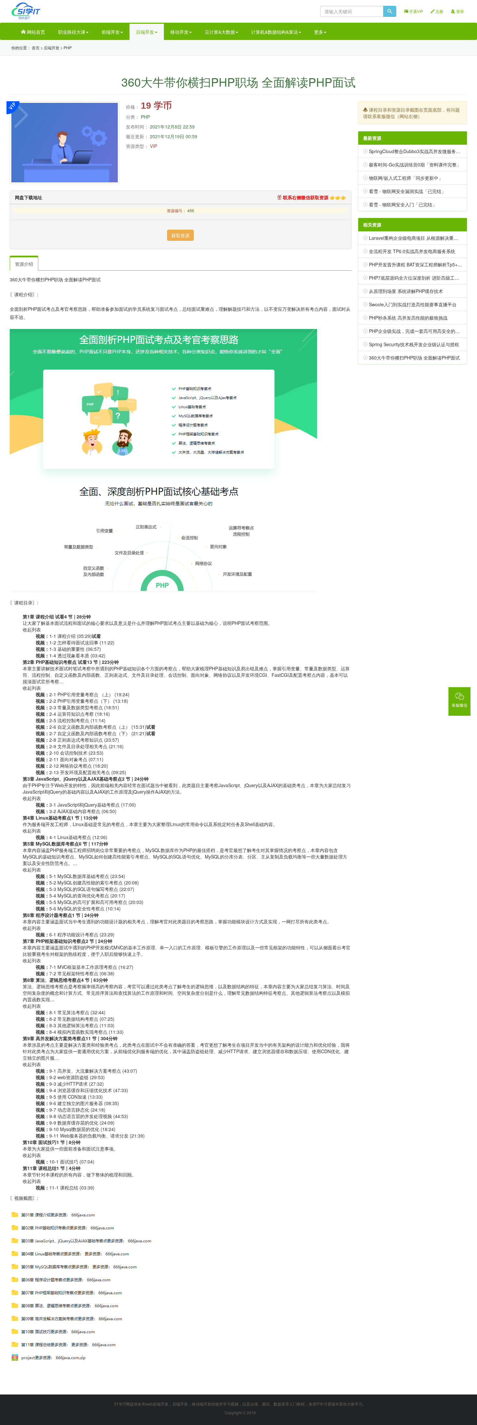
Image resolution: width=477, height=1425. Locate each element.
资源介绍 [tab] (24, 264)
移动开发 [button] (179, 32)
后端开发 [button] (145, 32)
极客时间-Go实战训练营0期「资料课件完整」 (415, 164)
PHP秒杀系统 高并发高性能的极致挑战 (408, 317)
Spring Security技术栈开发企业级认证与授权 (414, 344)
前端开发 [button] (111, 32)
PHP (68, 47)
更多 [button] (318, 32)
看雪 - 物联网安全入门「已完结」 (403, 204)
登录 (459, 11)
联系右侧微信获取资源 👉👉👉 (314, 197)
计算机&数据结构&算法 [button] (274, 32)
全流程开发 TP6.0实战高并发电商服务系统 (412, 251)
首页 (36, 47)
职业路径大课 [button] (71, 32)
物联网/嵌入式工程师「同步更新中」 (406, 178)
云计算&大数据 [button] (220, 32)
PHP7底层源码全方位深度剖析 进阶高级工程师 (416, 277)
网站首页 (35, 32)
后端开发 (51, 47)
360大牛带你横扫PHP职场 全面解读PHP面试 (414, 357)
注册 (438, 11)
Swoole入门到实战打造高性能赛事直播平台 (413, 304)
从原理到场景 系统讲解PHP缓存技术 (406, 291)
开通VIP (415, 11)
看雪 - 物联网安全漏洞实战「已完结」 (407, 191)
